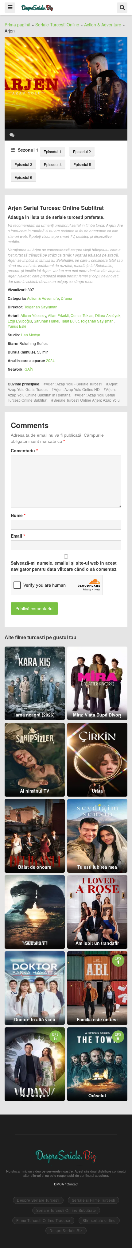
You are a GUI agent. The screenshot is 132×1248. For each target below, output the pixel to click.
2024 (50, 360)
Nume (18, 515)
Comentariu (24, 450)
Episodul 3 (23, 164)
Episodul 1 (52, 151)
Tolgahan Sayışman (40, 306)
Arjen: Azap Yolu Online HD (77, 389)
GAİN (29, 369)
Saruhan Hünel (46, 320)
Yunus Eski (17, 326)
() (12, 135)
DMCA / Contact (66, 1183)
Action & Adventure (102, 24)
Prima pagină (17, 24)
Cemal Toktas (82, 315)
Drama (66, 298)
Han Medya (30, 334)
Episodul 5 (82, 164)
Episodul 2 (82, 151)
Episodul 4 (53, 164)
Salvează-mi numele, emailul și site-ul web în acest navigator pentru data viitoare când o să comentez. (64, 566)
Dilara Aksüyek (107, 315)
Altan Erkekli (58, 315)
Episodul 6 (23, 177)
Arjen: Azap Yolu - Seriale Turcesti (74, 383)
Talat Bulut (70, 320)
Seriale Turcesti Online (57, 24)
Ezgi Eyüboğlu (20, 320)
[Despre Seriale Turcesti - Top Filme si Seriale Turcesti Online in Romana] (37, 7)
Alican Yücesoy (33, 315)
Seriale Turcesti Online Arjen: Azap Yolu (86, 400)
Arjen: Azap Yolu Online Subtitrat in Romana (62, 392)
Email (18, 536)
